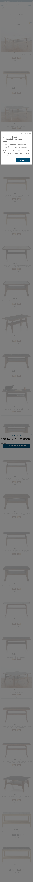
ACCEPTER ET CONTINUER (23, 160)
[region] (16, 148)
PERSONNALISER (10, 159)
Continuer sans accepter (26, 133)
